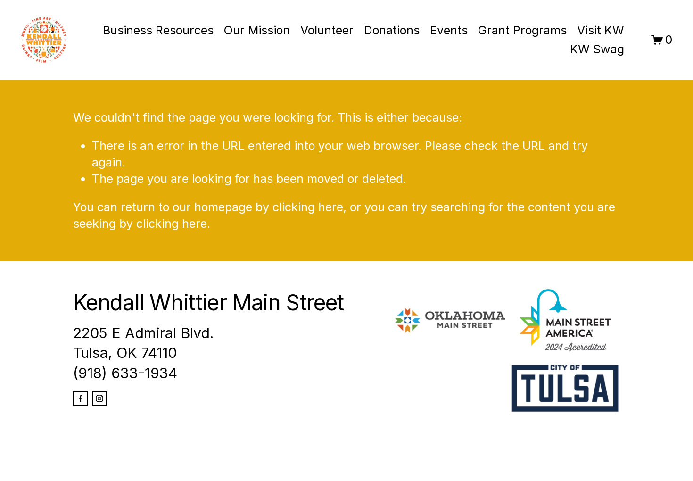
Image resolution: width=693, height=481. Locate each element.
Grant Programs (522, 30)
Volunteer (327, 30)
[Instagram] (99, 398)
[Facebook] (80, 398)
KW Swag (597, 49)
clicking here (307, 207)
